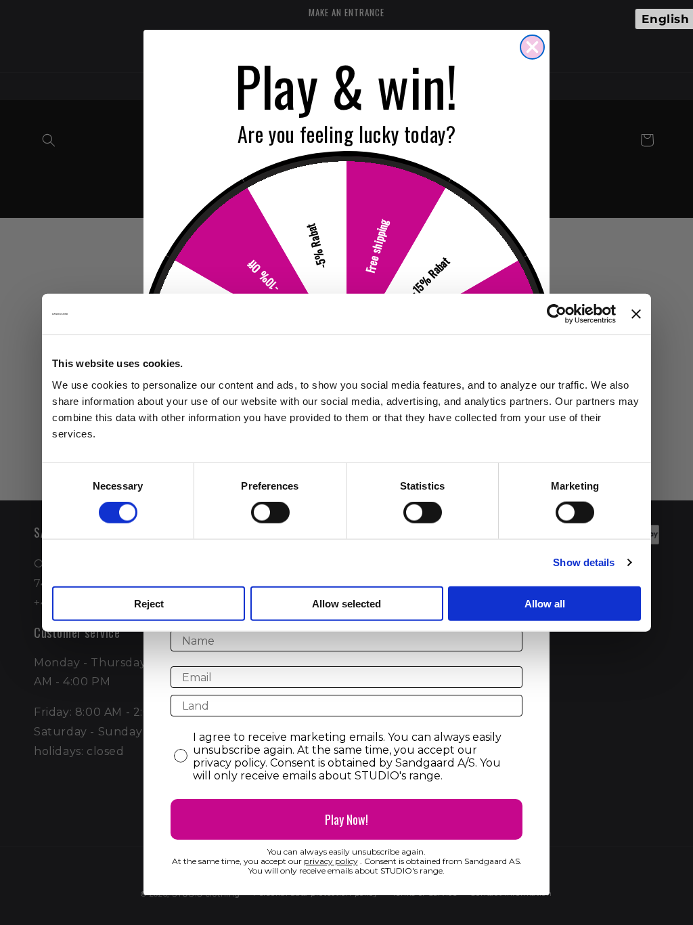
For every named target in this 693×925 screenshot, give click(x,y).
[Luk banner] (636, 314)
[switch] (270, 512)
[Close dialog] (532, 47)
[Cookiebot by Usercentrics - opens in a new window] (556, 314)
